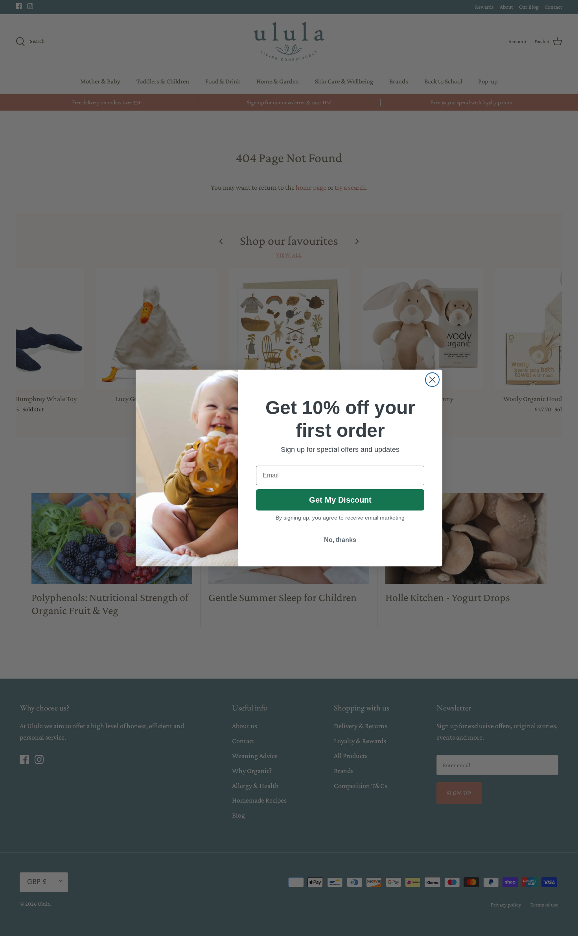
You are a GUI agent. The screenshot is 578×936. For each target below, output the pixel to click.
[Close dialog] (432, 380)
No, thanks (340, 539)
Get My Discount (340, 500)
